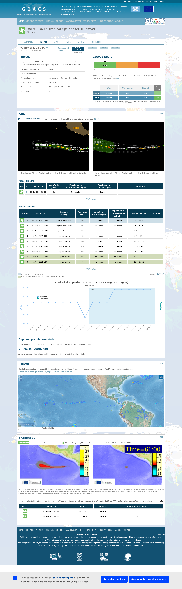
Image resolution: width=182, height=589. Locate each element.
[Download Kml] (158, 274)
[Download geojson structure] (160, 274)
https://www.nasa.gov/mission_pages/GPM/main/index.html (45, 372)
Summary (28, 42)
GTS (68, 42)
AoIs (51, 339)
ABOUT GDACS (123, 530)
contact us (139, 1)
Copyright (93, 534)
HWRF (104, 48)
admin (161, 1)
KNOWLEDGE (106, 21)
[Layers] (161, 377)
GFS (93, 48)
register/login (151, 1)
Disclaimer (82, 534)
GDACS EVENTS (34, 21)
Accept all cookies (114, 579)
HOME (21, 21)
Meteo (57, 42)
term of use (129, 1)
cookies (161, 534)
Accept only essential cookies (148, 579)
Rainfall (145, 88)
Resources (96, 42)
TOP (161, 113)
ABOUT (119, 21)
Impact (43, 42)
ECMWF (115, 48)
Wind (109, 88)
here (117, 78)
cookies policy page (63, 577)
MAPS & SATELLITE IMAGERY (81, 21)
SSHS (96, 119)
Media (81, 42)
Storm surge (127, 88)
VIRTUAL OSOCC (54, 21)
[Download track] (163, 274)
